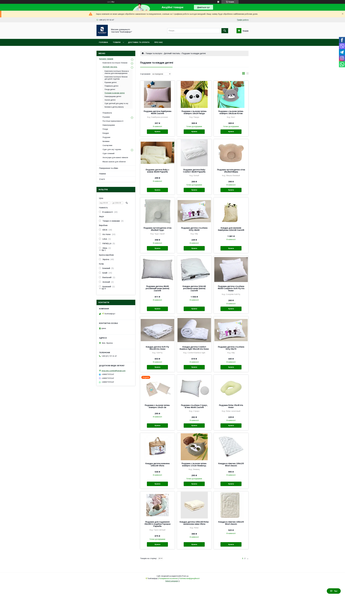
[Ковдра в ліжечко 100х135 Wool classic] (231, 446)
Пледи (105, 129)
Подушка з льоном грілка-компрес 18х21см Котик (231, 112)
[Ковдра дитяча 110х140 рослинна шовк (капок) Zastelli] (194, 269)
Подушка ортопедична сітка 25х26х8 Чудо (157, 229)
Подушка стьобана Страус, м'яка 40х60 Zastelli (194, 406)
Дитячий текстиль (172, 53)
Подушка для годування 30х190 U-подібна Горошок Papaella (157, 524)
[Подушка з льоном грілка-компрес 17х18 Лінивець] (194, 446)
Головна (103, 42)
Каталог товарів (106, 59)
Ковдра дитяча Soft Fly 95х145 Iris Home (157, 348)
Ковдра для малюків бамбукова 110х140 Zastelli (231, 229)
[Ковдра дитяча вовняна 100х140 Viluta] (157, 446)
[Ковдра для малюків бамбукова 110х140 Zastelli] (231, 210)
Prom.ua (185, 576)
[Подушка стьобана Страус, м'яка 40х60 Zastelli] (194, 388)
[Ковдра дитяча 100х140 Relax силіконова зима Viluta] (194, 504)
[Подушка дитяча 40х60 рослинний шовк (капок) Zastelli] (157, 269)
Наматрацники (109, 125)
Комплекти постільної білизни (115, 63)
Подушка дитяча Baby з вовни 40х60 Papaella (157, 171)
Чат (335, 591)
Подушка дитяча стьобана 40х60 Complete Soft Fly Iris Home (231, 288)
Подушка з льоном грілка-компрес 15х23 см (157, 406)
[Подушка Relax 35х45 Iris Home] (231, 388)
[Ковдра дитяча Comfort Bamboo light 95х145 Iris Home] (194, 329)
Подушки (106, 137)
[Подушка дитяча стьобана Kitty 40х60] (194, 210)
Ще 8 (104, 289)
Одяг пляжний (108, 153)
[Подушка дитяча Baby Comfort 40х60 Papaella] (194, 152)
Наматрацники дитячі (113, 96)
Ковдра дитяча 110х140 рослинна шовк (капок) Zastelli (194, 288)
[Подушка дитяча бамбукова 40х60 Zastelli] (157, 94)
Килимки (106, 141)
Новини (102, 174)
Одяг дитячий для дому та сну (116, 103)
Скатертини (107, 145)
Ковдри (106, 133)
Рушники (106, 117)
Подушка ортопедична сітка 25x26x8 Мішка (231, 171)
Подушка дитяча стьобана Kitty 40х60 (194, 229)
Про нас (158, 42)
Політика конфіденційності (189, 578)
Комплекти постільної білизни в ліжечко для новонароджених (117, 72)
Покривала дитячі (111, 86)
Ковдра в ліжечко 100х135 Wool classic (231, 464)
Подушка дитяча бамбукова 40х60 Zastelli (157, 112)
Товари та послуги (154, 53)
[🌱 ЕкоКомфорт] (102, 35)
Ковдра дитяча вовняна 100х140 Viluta (157, 464)
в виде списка (247, 74)
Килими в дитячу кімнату (114, 107)
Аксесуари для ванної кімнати (115, 157)
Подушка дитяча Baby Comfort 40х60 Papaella (194, 171)
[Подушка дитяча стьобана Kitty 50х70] (231, 329)
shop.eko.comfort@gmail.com (113, 371)
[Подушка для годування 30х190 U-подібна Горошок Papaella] (157, 504)
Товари (116, 42)
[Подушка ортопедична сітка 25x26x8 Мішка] (231, 152)
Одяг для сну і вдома (112, 149)
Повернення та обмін (108, 168)
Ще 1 (104, 250)
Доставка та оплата (138, 42)
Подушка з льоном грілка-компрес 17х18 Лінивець (194, 464)
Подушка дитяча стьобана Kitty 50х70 (231, 348)
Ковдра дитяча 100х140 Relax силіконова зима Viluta (194, 523)
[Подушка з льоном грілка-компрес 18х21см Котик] (231, 94)
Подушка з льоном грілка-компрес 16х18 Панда (194, 112)
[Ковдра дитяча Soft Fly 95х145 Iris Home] (157, 329)
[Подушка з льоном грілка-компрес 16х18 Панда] (194, 94)
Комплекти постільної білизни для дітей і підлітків (116, 78)
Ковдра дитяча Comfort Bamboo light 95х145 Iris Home (194, 348)
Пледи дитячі (110, 89)
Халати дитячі (110, 100)
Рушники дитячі (111, 82)
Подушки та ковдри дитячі (115, 93)
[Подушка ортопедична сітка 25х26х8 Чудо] (157, 210)
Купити (157, 132)
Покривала (107, 113)
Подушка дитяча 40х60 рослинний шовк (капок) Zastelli (157, 288)
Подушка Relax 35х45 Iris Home (231, 406)
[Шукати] (224, 30)
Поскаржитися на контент (168, 578)
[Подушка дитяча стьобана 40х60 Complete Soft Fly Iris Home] (231, 269)
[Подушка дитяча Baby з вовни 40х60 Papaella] (157, 152)
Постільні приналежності (113, 121)
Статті (102, 179)
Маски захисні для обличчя (114, 162)
